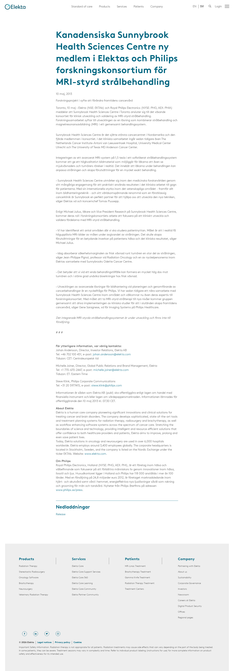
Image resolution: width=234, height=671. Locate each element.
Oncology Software (28, 578)
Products (104, 6)
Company (156, 6)
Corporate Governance (189, 583)
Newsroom (183, 595)
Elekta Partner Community (85, 595)
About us (182, 572)
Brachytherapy (26, 583)
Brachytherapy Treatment (138, 572)
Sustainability (184, 578)
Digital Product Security (190, 606)
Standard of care (81, 6)
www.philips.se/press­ (69, 490)
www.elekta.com (95, 454)
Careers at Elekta (186, 600)
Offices (181, 612)
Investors (182, 589)
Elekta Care (77, 566)
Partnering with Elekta (189, 566)
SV (202, 6)
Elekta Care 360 (80, 578)
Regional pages (185, 618)
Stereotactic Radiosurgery (32, 572)
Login (218, 6)
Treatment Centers (134, 589)
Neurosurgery (25, 589)
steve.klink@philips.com (106, 385)
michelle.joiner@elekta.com (111, 370)
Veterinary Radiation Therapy (33, 595)
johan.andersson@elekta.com (112, 354)
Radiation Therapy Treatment (139, 583)
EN (194, 6)
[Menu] (227, 6)
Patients (139, 6)
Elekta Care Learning (82, 583)
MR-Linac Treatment (135, 566)
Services (122, 6)
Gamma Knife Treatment (137, 578)
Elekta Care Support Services (86, 572)
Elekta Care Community (84, 589)
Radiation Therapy (28, 566)
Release (60, 514)
